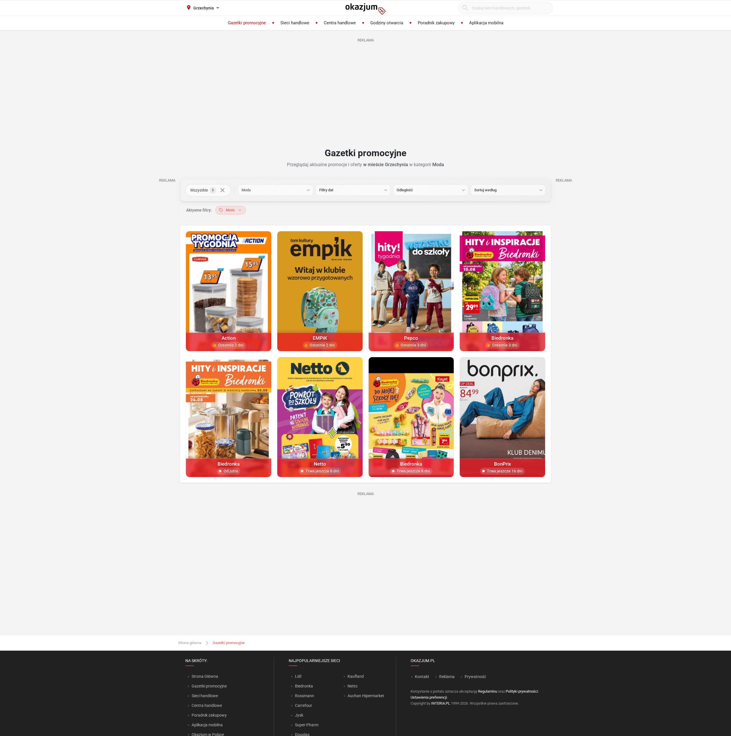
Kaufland (356, 676)
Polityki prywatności (522, 691)
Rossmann (304, 695)
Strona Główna (205, 676)
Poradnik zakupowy (209, 715)
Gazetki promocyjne (209, 686)
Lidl (298, 676)
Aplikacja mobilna (207, 725)
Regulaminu (487, 691)
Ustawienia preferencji (429, 697)
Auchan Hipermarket (366, 695)
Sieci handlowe (205, 695)
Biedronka (304, 686)
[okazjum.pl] (365, 9)
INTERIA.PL (440, 703)
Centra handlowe (207, 705)
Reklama (447, 676)
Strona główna (189, 643)
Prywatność (475, 676)
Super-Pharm (306, 725)
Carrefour (303, 705)
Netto (353, 686)
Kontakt (422, 676)
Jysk (299, 715)
